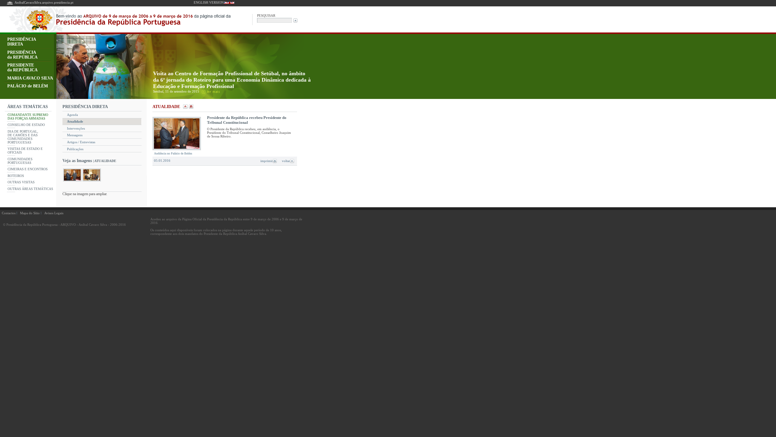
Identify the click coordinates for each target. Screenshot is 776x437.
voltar (286, 161)
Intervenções (76, 128)
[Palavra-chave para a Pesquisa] (274, 19)
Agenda (72, 115)
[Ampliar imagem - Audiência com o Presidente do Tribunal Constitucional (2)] (92, 181)
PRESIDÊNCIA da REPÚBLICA (22, 54)
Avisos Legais (53, 213)
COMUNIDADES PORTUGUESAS (20, 160)
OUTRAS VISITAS (21, 182)
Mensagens (74, 135)
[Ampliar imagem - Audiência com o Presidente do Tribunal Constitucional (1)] (72, 181)
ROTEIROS (16, 176)
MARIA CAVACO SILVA (30, 78)
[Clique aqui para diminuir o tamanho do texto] (185, 107)
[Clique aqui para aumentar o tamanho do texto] (190, 107)
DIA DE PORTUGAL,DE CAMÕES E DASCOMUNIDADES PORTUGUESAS (23, 137)
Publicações (75, 149)
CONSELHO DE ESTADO (26, 125)
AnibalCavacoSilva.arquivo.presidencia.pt (44, 2)
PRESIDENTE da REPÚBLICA (22, 67)
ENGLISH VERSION (209, 2)
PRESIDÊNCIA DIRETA (21, 41)
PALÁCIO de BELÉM (27, 86)
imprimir (266, 161)
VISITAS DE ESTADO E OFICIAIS (25, 150)
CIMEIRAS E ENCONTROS (28, 169)
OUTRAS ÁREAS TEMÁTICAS (30, 189)
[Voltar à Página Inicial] (10, 4)
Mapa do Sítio (30, 213)
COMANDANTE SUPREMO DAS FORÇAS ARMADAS (28, 116)
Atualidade (75, 121)
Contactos (8, 213)
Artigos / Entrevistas (81, 142)
